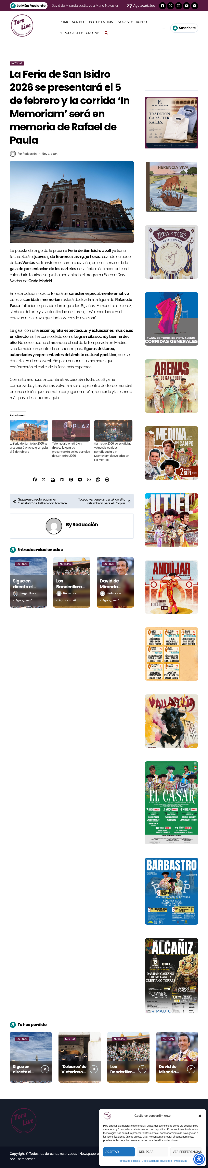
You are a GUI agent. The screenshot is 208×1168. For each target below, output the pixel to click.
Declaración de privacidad (157, 1160)
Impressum (180, 1160)
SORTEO (70, 1039)
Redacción (85, 524)
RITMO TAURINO (72, 22)
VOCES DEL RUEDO (132, 22)
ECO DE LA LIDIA (101, 22)
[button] (200, 1116)
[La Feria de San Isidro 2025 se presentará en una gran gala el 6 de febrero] (29, 430)
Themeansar (25, 1159)
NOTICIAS (16, 63)
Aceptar (112, 1152)
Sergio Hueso (28, 593)
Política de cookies (129, 1160)
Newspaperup (90, 1154)
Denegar (146, 1152)
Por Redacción (27, 153)
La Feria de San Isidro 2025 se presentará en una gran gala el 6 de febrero (29, 448)
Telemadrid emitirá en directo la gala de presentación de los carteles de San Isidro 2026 (71, 450)
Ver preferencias (187, 1152)
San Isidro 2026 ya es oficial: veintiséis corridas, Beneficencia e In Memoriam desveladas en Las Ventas (112, 452)
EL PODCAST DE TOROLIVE (79, 33)
